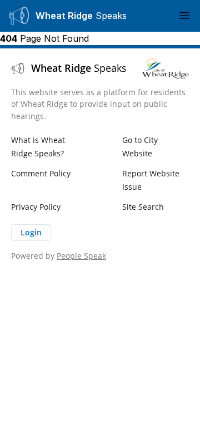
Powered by (58, 255)
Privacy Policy (36, 206)
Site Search (143, 206)
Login (31, 232)
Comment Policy (41, 173)
